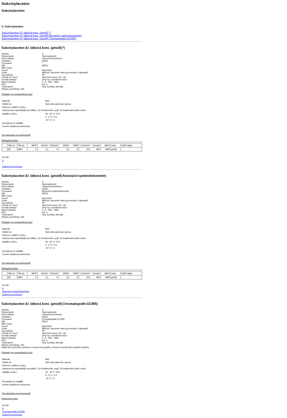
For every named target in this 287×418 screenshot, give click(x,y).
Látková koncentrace (12, 166)
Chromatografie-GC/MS (13, 411)
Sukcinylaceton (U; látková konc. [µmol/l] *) (26, 32)
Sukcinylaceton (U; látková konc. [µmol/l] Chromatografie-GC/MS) (39, 38)
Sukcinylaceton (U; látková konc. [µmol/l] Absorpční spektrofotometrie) (42, 35)
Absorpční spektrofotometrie (15, 291)
